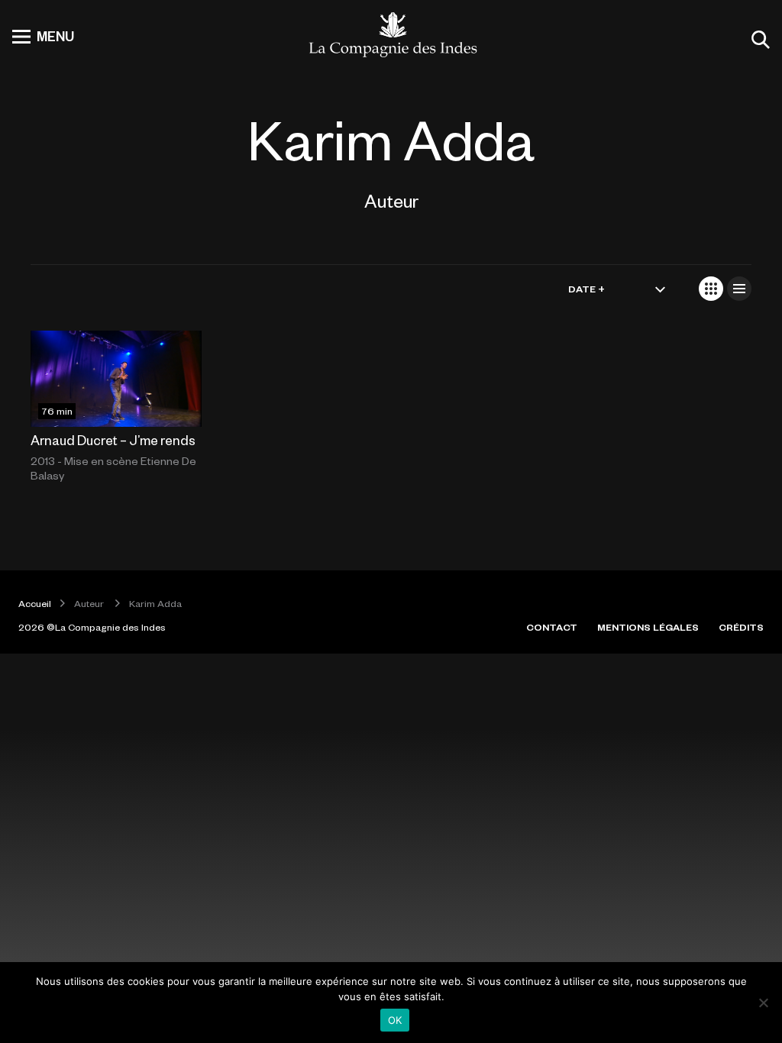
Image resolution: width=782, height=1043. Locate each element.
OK (395, 1020)
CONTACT (551, 627)
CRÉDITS (741, 627)
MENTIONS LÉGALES (648, 627)
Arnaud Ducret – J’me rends (113, 439)
